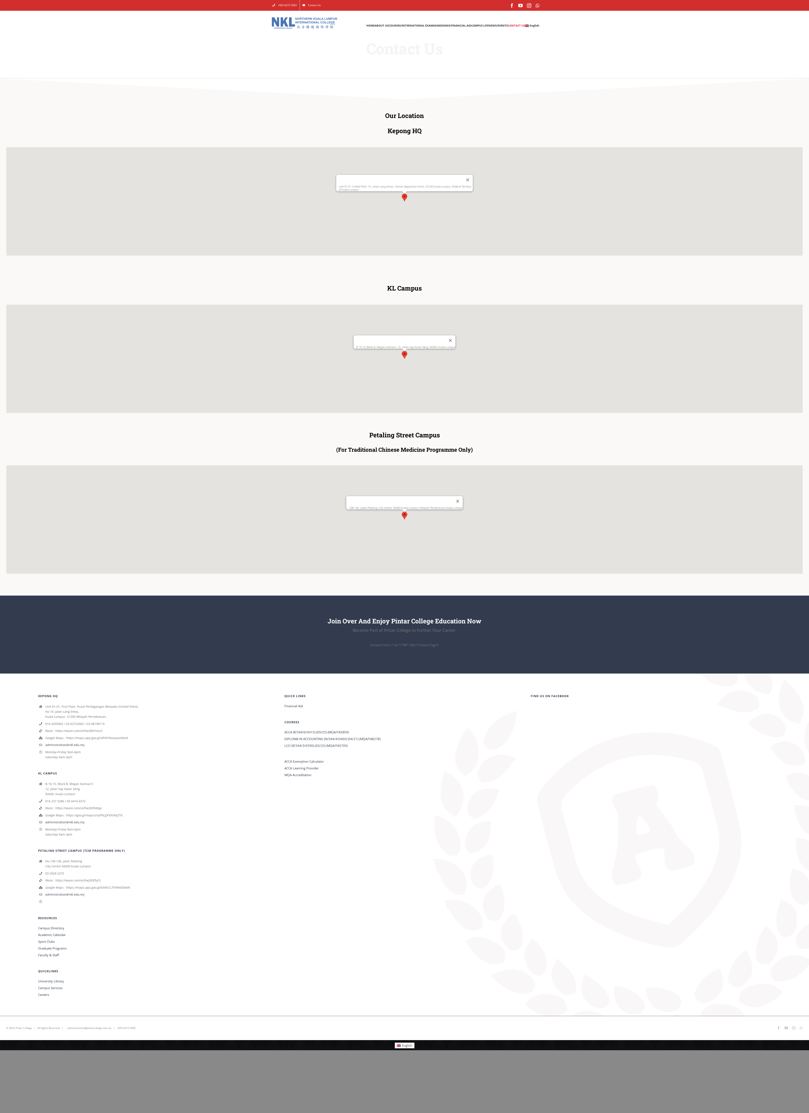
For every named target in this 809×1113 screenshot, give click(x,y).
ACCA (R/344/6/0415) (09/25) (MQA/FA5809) (316, 732)
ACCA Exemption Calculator (304, 761)
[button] (404, 197)
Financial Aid (293, 706)
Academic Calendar (52, 935)
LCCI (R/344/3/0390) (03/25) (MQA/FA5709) (316, 745)
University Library (51, 981)
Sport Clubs (46, 941)
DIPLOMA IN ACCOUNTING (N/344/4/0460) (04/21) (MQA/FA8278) (332, 739)
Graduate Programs (52, 948)
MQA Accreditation (297, 775)
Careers (43, 994)
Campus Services (50, 988)
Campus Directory (51, 928)
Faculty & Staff (48, 955)
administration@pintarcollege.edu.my (89, 1028)
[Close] (468, 180)
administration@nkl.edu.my (64, 745)
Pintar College (24, 1028)
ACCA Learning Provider (301, 768)
